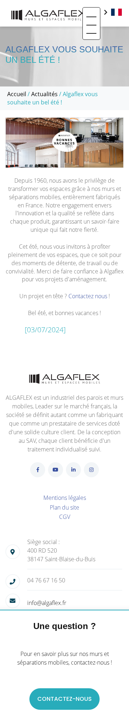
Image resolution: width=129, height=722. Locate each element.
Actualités (44, 94)
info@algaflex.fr (46, 603)
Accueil (16, 94)
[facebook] (37, 469)
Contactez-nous (64, 699)
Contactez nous (87, 296)
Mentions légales (64, 498)
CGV (64, 517)
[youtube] (55, 469)
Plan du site (64, 507)
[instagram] (91, 469)
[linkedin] (73, 469)
